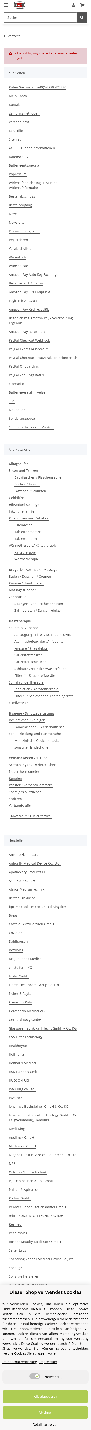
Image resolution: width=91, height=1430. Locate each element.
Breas (13, 915)
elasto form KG (20, 967)
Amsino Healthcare (23, 854)
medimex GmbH (21, 1137)
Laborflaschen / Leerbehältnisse (39, 727)
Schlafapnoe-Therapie (26, 682)
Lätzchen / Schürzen (30, 491)
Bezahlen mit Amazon (26, 283)
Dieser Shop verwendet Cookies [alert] (45, 1292)
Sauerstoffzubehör (23, 628)
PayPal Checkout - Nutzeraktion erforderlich (43, 357)
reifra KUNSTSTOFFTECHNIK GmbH (36, 1215)
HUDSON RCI (19, 1080)
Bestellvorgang (20, 205)
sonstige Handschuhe (31, 747)
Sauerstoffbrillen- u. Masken (31, 427)
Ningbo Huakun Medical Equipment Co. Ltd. (43, 1155)
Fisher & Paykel (20, 993)
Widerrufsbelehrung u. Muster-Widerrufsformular (33, 185)
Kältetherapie (25, 552)
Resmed (15, 1224)
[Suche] (82, 17)
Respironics (18, 1233)
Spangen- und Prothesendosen (38, 603)
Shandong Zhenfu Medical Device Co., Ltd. (42, 1259)
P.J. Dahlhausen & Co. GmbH (31, 1181)
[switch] (34, 1376)
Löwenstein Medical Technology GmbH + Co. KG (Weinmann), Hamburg (43, 1117)
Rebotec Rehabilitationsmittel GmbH (37, 1207)
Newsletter (17, 222)
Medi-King (17, 1128)
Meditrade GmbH (22, 1146)
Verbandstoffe (20, 805)
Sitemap (15, 139)
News (13, 213)
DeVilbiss (16, 950)
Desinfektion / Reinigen (27, 720)
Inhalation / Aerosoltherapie (36, 689)
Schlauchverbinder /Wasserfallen (40, 668)
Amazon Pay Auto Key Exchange (33, 274)
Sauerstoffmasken (28, 655)
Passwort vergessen (24, 231)
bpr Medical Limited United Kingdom (38, 906)
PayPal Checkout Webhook (29, 340)
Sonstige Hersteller (23, 1276)
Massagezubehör (22, 590)
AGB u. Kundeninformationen (32, 148)
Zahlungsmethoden (24, 113)
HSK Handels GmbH (24, 1071)
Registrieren (18, 240)
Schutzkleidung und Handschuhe (35, 733)
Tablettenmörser (27, 532)
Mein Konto (18, 96)
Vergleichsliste (20, 248)
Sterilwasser (18, 702)
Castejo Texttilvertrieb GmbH (31, 924)
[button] (73, 5)
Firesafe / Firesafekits (31, 648)
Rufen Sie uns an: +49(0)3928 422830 (37, 87)
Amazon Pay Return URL (27, 331)
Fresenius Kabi (20, 1002)
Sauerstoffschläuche (30, 662)
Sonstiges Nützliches (25, 792)
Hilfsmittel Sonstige (24, 504)
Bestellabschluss (22, 196)
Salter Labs (17, 1250)
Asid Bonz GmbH (22, 880)
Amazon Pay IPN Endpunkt (29, 292)
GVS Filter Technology (25, 1037)
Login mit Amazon (23, 300)
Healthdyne (18, 1045)
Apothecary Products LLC (28, 872)
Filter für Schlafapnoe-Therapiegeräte (44, 696)
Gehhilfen (16, 498)
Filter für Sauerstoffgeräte (34, 675)
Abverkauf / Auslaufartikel (31, 816)
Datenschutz (18, 156)
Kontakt (15, 104)
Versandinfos (19, 122)
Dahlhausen (18, 941)
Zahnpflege (17, 597)
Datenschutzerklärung (19, 1362)
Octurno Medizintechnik (28, 1172)
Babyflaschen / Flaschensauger (38, 477)
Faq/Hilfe (16, 130)
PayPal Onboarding (24, 366)
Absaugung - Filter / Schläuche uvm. (42, 634)
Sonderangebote (22, 418)
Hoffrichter (17, 1054)
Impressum (18, 174)
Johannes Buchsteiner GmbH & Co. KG (38, 1106)
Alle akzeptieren (45, 1396)
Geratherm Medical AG (27, 1011)
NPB (12, 1163)
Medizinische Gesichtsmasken (38, 740)
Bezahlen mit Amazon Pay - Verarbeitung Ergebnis (41, 320)
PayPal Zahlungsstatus (26, 375)
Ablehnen (45, 1412)
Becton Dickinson (22, 898)
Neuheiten (17, 409)
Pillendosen (23, 525)
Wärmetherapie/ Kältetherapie (33, 545)
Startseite (16, 383)
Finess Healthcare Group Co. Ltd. (34, 985)
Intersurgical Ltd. (22, 1089)
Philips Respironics (23, 1189)
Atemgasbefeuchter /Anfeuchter (39, 641)
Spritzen (15, 798)
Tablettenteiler (26, 538)
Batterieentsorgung (24, 165)
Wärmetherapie (26, 559)
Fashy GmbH (18, 976)
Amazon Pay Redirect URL (29, 309)
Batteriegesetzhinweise (27, 392)
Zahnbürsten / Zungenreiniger (38, 610)
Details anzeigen (46, 1424)
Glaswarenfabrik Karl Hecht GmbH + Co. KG (43, 1028)
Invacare (15, 1098)
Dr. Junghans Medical (25, 959)
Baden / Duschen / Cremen (30, 576)
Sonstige (15, 1267)
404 (11, 401)
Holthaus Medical (22, 1063)
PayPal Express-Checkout (28, 349)
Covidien (15, 932)
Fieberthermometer (24, 771)
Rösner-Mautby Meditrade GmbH (35, 1241)
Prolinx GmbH (19, 1198)
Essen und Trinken (23, 470)
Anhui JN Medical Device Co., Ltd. (34, 863)
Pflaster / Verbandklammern (31, 785)
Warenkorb (17, 257)
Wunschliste (18, 266)
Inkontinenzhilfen (22, 511)
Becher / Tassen (26, 484)
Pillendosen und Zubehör (29, 518)
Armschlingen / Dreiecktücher (32, 764)
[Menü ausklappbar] (6, 3)
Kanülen (15, 778)
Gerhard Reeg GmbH (25, 1019)
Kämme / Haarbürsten (26, 583)
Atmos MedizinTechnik (26, 889)
